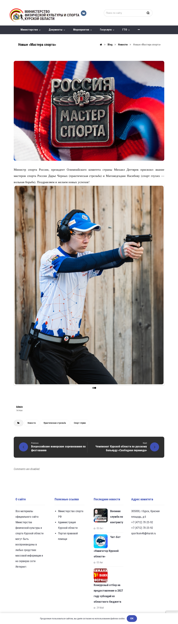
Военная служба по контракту (116, 517)
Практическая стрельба (55, 423)
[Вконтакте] (83, 13)
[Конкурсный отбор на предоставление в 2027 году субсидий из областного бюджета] (101, 575)
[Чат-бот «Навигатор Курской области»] (101, 541)
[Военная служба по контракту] (101, 515)
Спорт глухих (80, 423)
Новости (32, 423)
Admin (19, 407)
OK (132, 618)
